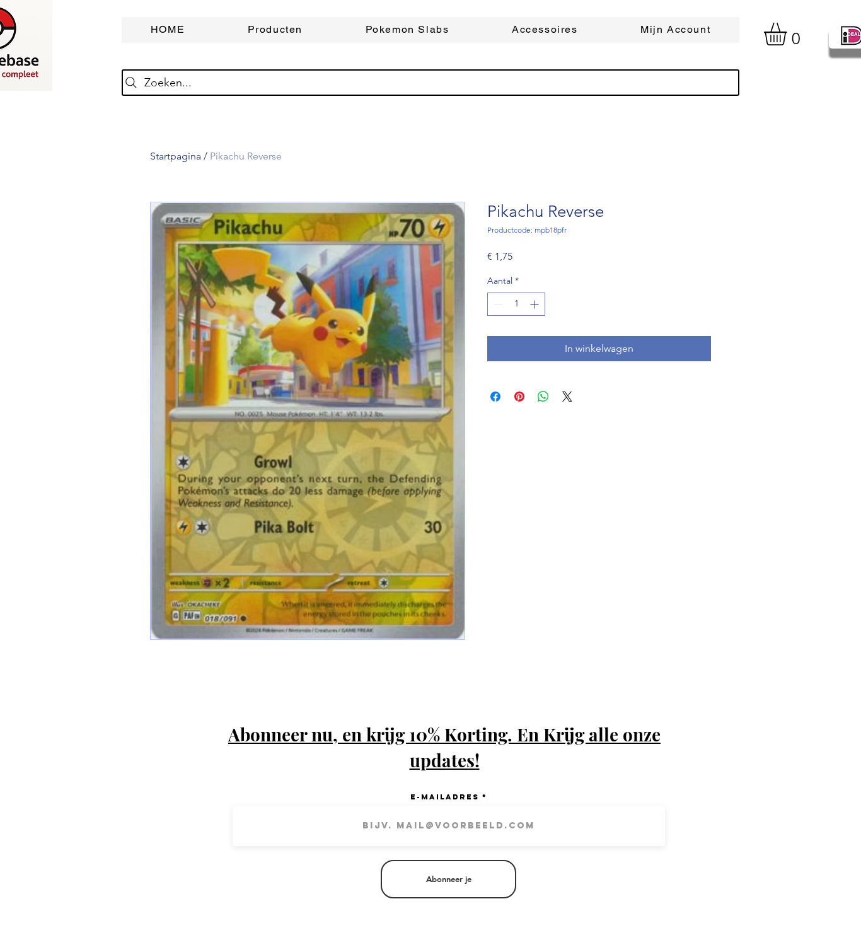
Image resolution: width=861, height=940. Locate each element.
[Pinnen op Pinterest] (519, 396)
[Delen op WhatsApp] (543, 396)
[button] (788, 34)
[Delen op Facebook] (495, 396)
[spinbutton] (516, 304)
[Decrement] (497, 304)
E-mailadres (444, 797)
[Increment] (535, 304)
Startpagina (175, 156)
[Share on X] (567, 396)
